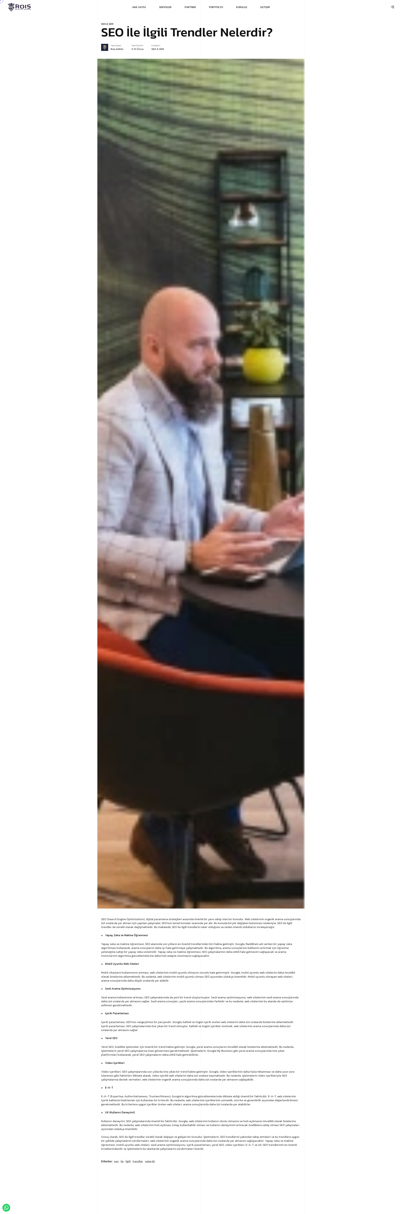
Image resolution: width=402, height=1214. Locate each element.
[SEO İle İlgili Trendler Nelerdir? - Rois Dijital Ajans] (19, 7)
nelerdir (150, 1161)
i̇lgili (128, 1161)
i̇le (122, 1161)
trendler (138, 1161)
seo (116, 1161)
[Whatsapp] (6, 1208)
